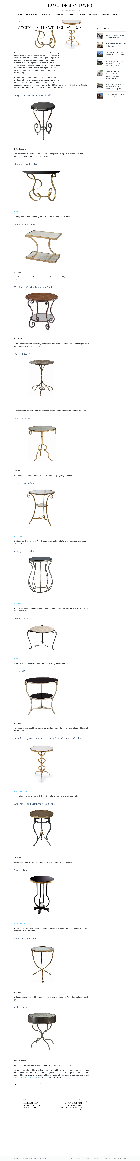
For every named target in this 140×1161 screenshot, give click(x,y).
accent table (25, 1084)
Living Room (45, 14)
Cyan (16, 212)
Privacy (86, 1158)
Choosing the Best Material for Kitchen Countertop (115, 36)
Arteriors (17, 603)
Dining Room (58, 14)
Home (20, 14)
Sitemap (96, 1158)
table (56, 1084)
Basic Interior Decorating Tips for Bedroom (116, 45)
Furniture (17, 21)
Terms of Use (75, 1158)
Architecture (31, 14)
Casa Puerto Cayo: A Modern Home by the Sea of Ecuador (115, 54)
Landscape (105, 14)
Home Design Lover (70, 5)
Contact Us (106, 1158)
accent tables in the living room (26, 1078)
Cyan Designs (19, 923)
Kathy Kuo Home (20, 791)
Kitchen (82, 14)
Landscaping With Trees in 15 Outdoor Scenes (115, 96)
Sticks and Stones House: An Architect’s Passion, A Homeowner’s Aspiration (115, 86)
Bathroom (93, 14)
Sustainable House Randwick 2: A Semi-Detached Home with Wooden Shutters (113, 75)
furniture (49, 1084)
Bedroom (71, 14)
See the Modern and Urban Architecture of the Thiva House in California (115, 63)
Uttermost (18, 536)
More (115, 14)
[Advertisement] (78, 65)
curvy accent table (37, 1084)
